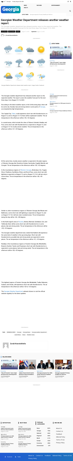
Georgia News (26, 332)
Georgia (4, 31)
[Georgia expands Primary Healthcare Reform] (63, 364)
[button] (70, 11)
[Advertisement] (24, 146)
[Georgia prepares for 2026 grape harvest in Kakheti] (45, 364)
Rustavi (21, 222)
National (11, 31)
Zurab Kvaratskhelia (11, 35)
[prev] (68, 14)
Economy (52, 60)
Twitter (19, 456)
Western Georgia (26, 170)
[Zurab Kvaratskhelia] (2, 35)
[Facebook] (68, 1)
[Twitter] (70, 1)
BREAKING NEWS (11, 332)
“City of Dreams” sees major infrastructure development (58, 63)
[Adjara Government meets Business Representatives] (27, 364)
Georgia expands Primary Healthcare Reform (41, 14)
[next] (71, 14)
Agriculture (53, 101)
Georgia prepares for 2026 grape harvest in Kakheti (44, 373)
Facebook (9, 456)
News (17, 31)
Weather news (30, 334)
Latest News (18, 334)
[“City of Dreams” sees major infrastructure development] (61, 52)
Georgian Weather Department (13, 291)
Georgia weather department (39, 332)
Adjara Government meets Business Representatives (58, 96)
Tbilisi (13, 113)
